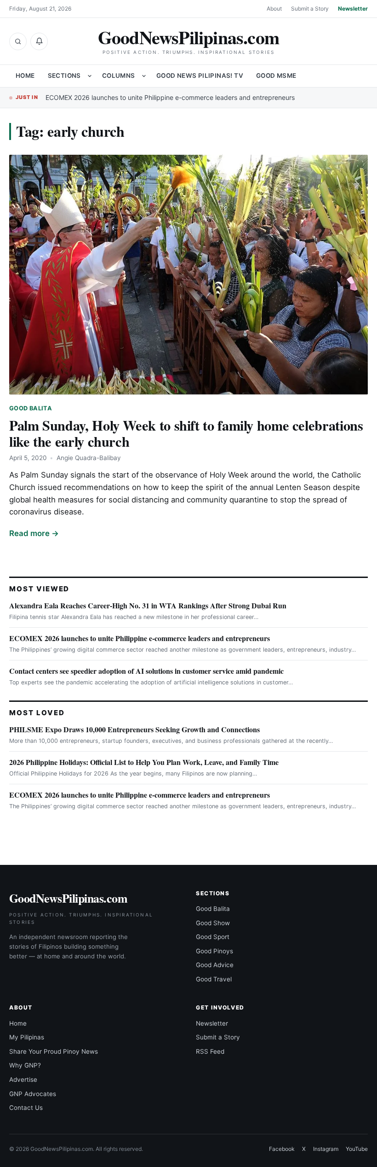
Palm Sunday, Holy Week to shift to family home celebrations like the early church (186, 433)
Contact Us (26, 1107)
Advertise (23, 1079)
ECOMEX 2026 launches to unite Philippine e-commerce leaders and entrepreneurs (170, 97)
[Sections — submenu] (90, 76)
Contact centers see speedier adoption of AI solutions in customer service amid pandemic (146, 670)
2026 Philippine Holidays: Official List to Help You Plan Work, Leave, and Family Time (144, 762)
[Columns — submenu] (144, 76)
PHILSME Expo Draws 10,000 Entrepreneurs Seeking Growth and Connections (134, 729)
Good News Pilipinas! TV (199, 75)
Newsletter (353, 8)
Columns (118, 75)
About (274, 8)
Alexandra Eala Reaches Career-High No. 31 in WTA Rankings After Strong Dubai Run (147, 605)
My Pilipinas (26, 1037)
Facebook (282, 1148)
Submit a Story (310, 8)
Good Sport (212, 936)
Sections (64, 75)
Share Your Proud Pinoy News (53, 1051)
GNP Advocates (32, 1093)
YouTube (357, 1148)
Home (25, 75)
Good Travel (214, 979)
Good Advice (215, 965)
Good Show (213, 923)
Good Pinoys (214, 951)
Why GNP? (25, 1065)
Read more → (34, 533)
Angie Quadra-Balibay (89, 457)
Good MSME (276, 75)
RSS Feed (210, 1051)
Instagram (325, 1148)
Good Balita (30, 408)
